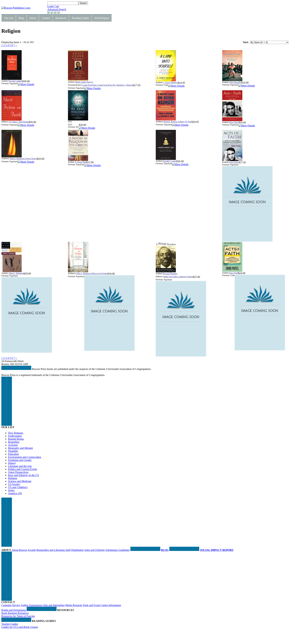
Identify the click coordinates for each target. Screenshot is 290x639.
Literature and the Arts (20, 466)
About (32, 18)
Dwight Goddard (15, 81)
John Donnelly (235, 82)
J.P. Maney (13, 122)
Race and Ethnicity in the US (23, 475)
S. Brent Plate (80, 162)
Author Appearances (31, 605)
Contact (46, 18)
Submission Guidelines (117, 550)
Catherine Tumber (185, 276)
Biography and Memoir (20, 448)
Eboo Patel (233, 122)
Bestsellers (13, 442)
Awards (32, 550)
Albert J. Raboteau (16, 273)
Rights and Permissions (14, 610)
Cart (56, 6)
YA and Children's (18, 487)
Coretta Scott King (89, 85)
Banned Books (16, 439)
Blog (21, 18)
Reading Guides (80, 18)
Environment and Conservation (24, 457)
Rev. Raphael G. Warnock (123, 85)
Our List (8, 18)
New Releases (15, 432)
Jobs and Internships (54, 605)
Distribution (77, 550)
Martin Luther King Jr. (84, 82)
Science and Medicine (19, 481)
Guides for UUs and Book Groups (19, 627)
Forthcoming (15, 435)
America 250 (15, 493)
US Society (14, 484)
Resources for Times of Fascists (18, 616)
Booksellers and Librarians (50, 550)
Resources (60, 18)
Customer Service (10, 605)
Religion (12, 478)
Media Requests (73, 605)
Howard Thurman (170, 273)
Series (11, 490)
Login (50, 6)
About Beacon (19, 550)
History (12, 463)
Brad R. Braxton (170, 121)
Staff (67, 550)
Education (13, 454)
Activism (13, 445)
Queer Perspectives (18, 472)
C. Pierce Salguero (170, 82)
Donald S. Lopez (169, 161)
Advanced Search (56, 9)
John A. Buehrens (17, 158)
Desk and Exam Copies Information (102, 605)
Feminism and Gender (20, 460)
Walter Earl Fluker (170, 276)
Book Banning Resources (15, 613)
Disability (13, 451)
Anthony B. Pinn (184, 121)
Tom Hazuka (24, 122)
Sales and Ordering (94, 550)
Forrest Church (31, 158)
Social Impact (101, 18)
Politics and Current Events (22, 469)
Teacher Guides (9, 624)
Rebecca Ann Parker (99, 273)
